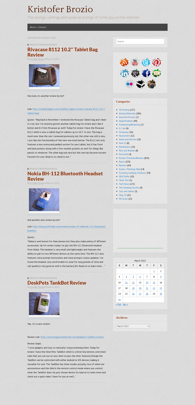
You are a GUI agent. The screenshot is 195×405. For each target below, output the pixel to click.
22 (154, 288)
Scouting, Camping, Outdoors (132, 172)
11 (126, 282)
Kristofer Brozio (60, 9)
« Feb (118, 304)
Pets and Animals (127, 150)
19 (133, 288)
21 (147, 288)
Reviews (123, 165)
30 (161, 293)
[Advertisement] (140, 229)
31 (119, 299)
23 (161, 288)
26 (133, 293)
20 (140, 288)
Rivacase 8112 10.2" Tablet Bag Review (62, 52)
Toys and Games (126, 191)
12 (133, 282)
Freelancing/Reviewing (129, 124)
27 (140, 293)
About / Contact (38, 27)
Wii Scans (123, 198)
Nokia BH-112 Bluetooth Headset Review (65, 176)
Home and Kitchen (127, 139)
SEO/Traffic (124, 176)
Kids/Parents (125, 146)
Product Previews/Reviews (43, 44)
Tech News (124, 184)
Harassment (124, 135)
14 (147, 282)
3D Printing (124, 109)
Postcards (123, 154)
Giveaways (124, 132)
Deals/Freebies (126, 120)
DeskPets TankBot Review (56, 283)
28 (147, 293)
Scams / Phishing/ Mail (129, 169)
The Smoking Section (129, 187)
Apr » (125, 304)
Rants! (122, 161)
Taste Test (124, 180)
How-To (122, 143)
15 (154, 282)
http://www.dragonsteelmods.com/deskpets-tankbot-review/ (72, 336)
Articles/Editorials (127, 113)
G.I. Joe (122, 128)
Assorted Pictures (127, 117)
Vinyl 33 (123, 195)
